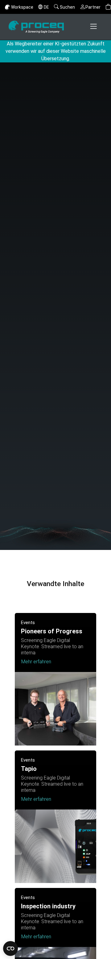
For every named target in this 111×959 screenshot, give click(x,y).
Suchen (67, 7)
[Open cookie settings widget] (10, 948)
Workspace (22, 7)
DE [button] (46, 7)
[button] (108, 7)
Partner (93, 7)
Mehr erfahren (36, 662)
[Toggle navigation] (94, 27)
